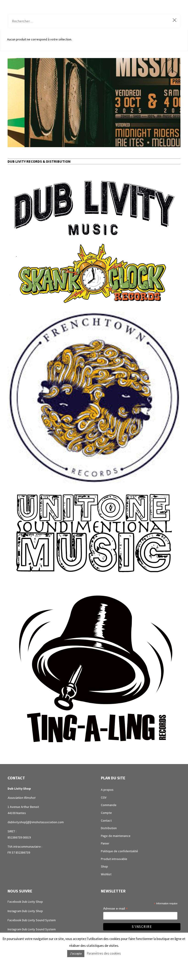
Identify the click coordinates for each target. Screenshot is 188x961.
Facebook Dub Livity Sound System (32, 920)
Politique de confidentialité (119, 851)
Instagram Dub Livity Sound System (32, 929)
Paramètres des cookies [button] (104, 953)
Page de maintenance (115, 836)
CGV (103, 797)
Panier (105, 843)
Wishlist (106, 874)
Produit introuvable (114, 859)
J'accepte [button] (76, 954)
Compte (106, 813)
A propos (107, 790)
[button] (94, 102)
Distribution (109, 828)
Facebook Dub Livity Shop (25, 902)
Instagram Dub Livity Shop (25, 911)
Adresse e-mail (115, 908)
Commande (108, 805)
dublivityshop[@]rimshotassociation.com (36, 822)
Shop (104, 866)
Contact (106, 820)
